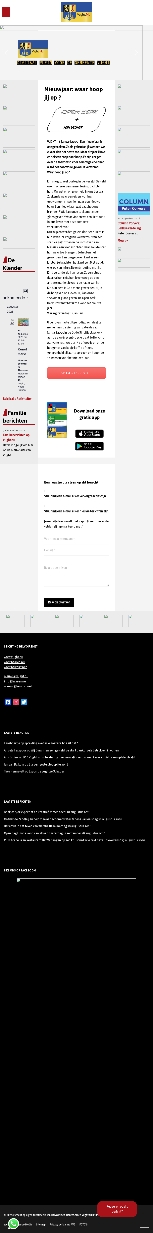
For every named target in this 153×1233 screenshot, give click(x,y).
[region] (76, 52)
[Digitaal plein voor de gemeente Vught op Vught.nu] (76, 12)
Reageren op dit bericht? (117, 1209)
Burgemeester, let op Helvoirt (48, 764)
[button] (6, 53)
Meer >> (123, 240)
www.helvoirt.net (15, 667)
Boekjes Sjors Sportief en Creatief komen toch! (35, 812)
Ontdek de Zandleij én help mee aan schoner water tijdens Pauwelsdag (51, 819)
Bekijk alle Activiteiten (17, 399)
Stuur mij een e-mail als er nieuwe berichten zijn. (76, 511)
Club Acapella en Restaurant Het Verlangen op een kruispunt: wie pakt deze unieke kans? (62, 840)
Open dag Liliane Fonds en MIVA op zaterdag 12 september (42, 833)
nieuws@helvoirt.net (18, 686)
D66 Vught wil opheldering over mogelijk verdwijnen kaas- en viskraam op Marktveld (79, 757)
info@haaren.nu (15, 681)
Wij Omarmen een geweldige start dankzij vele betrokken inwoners (75, 750)
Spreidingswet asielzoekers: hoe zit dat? (51, 743)
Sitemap (41, 1224)
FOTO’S (83, 1224)
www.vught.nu (13, 657)
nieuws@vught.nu (16, 676)
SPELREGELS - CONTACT (76, 373)
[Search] (12, 12)
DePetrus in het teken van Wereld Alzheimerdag (35, 826)
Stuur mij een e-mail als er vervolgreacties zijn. (75, 496)
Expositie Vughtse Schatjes (47, 771)
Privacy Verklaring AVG (62, 1224)
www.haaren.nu (14, 662)
